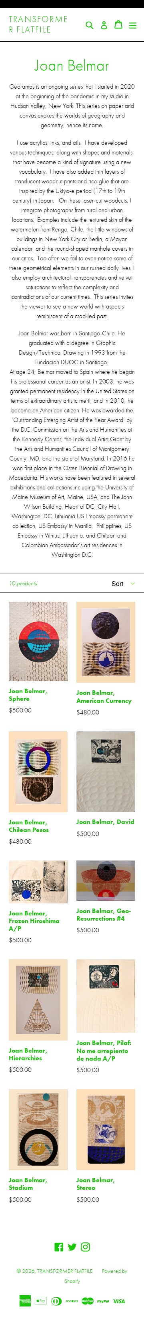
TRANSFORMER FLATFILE (38, 24)
